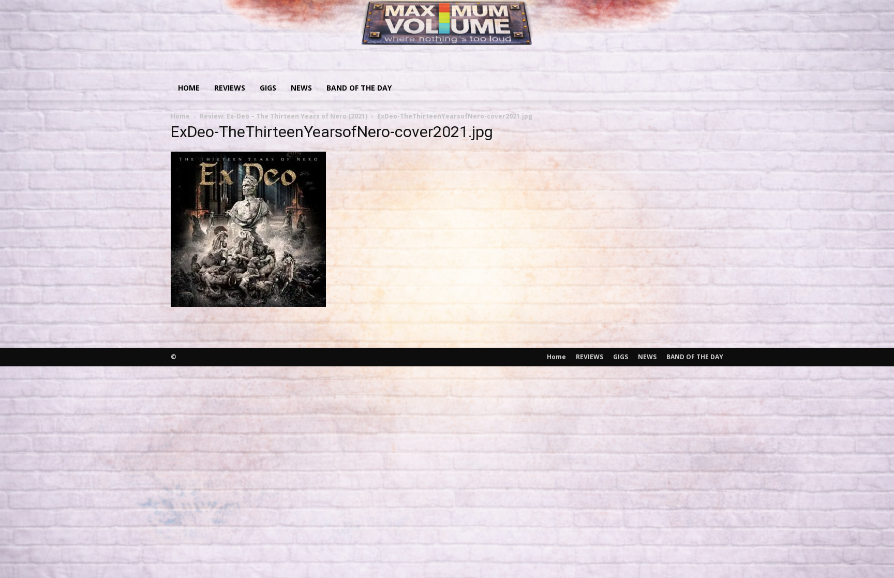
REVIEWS (229, 88)
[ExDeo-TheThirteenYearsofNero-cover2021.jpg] (248, 303)
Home (189, 88)
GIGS (268, 88)
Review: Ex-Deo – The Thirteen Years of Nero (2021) (283, 116)
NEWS (301, 88)
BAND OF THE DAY (359, 88)
